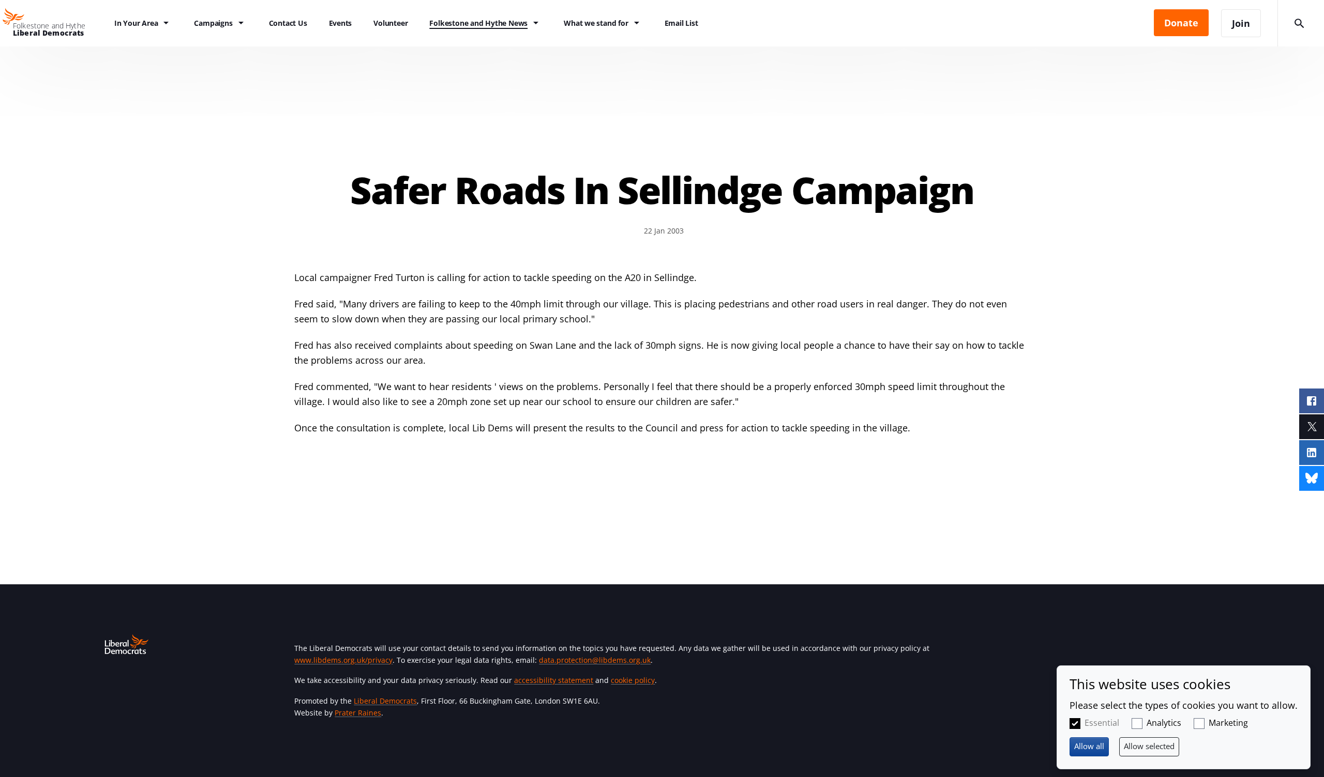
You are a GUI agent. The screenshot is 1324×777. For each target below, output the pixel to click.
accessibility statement (553, 680)
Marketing (1228, 722)
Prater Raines (358, 713)
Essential (1102, 722)
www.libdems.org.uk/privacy (343, 660)
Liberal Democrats (385, 701)
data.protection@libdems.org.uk (595, 660)
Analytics (1164, 722)
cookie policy (633, 680)
